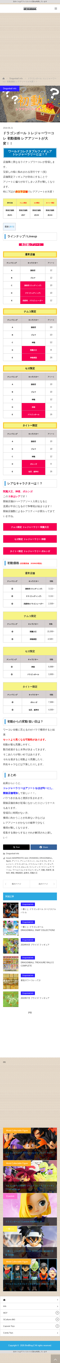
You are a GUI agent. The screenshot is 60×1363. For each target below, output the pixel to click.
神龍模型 (19, 873)
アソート (15, 861)
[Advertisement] (30, 44)
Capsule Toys (9, 1326)
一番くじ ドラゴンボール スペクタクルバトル (38, 911)
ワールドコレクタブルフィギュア (26, 870)
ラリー (44, 867)
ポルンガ (24, 867)
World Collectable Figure (17, 1130)
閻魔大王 (34, 873)
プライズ (16, 867)
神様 (12, 873)
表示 (12, 227)
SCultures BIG (9, 1319)
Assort (8, 858)
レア (49, 867)
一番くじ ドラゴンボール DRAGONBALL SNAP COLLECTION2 (38, 928)
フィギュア (48, 864)
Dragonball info (9, 88)
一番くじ (10, 1229)
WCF (5, 1313)
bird (26, 858)
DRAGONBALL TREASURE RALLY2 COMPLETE (37, 964)
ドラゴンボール (20, 864)
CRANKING (34, 858)
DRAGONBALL (46, 858)
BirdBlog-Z (29, 1345)
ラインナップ (34, 867)
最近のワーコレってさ (31, 980)
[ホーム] (30, 1299)
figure (8, 861)
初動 (43, 870)
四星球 (48, 870)
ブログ (9, 867)
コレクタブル (41, 861)
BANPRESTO (18, 858)
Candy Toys (8, 1333)
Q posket (10, 1196)
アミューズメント (27, 861)
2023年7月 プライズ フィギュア (35, 998)
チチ (50, 861)
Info (4, 1306)
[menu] (56, 8)
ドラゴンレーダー (35, 864)
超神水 (26, 873)
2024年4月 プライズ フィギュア (35, 945)
